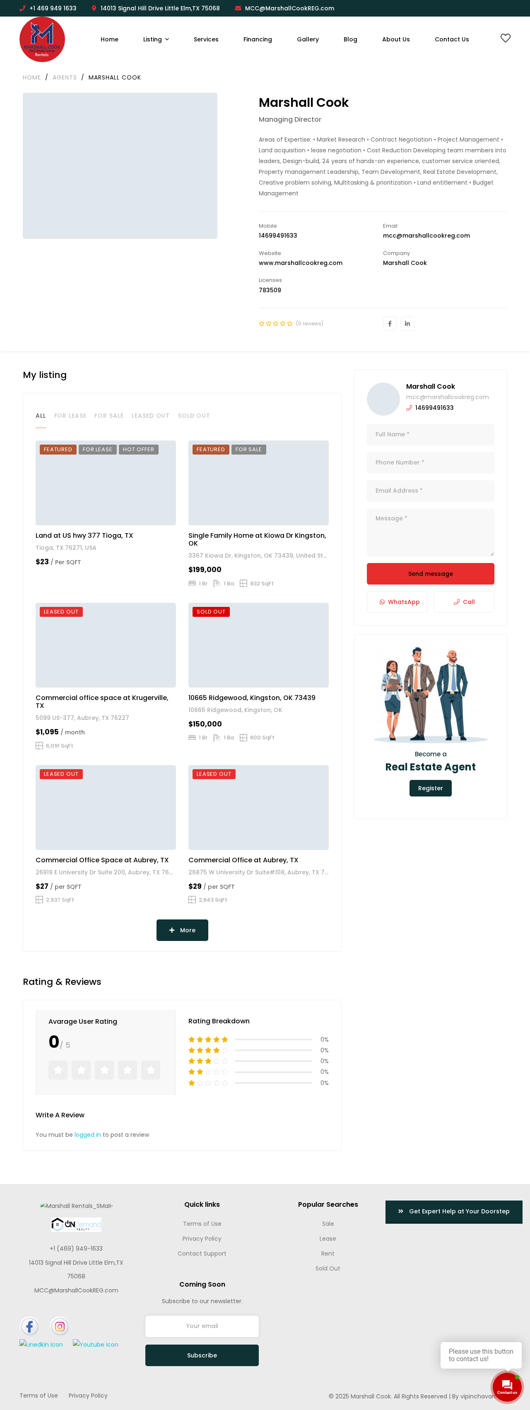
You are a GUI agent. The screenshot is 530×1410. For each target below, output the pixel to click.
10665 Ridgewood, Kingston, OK (235, 710)
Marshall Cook (430, 386)
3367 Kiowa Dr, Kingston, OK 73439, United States (262, 555)
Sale (328, 1224)
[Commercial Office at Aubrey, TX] (258, 807)
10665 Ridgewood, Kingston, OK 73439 (252, 698)
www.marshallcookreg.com (300, 263)
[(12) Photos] (296, 677)
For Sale (108, 415)
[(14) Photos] (296, 515)
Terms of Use (202, 1224)
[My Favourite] (506, 40)
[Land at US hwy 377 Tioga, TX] (106, 482)
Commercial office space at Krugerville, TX (102, 701)
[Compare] (168, 515)
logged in (88, 1135)
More (186, 930)
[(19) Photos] (296, 840)
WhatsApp (404, 602)
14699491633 (278, 235)
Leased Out (151, 415)
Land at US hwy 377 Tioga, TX (84, 535)
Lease (328, 1238)
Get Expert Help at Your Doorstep (458, 1211)
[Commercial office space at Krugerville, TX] (106, 645)
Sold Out (194, 415)
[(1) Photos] (143, 515)
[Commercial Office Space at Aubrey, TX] (106, 807)
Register (430, 788)
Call (469, 602)
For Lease (70, 415)
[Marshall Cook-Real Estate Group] (42, 39)
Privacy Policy (202, 1238)
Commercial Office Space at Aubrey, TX (102, 860)
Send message (430, 574)
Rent (328, 1253)
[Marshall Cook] (383, 399)
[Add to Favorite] (156, 515)
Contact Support (202, 1253)
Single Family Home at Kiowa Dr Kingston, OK (257, 539)
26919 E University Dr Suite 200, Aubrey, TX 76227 (108, 872)
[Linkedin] (407, 323)
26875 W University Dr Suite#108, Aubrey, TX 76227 (264, 872)
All (41, 415)
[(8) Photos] (143, 677)
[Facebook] (390, 323)
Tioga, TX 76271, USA (66, 548)
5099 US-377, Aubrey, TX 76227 (82, 718)
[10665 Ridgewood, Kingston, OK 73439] (258, 645)
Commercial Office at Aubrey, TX (243, 860)
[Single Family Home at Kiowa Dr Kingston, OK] (258, 482)
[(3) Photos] (143, 840)
